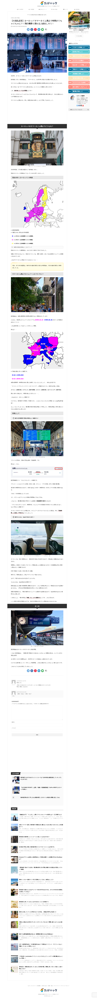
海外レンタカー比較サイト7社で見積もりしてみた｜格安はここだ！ (36, 879)
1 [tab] (75, 40)
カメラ (66, 9)
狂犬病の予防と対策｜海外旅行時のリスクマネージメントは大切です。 (37, 847)
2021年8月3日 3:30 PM (21, 680)
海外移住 (77, 9)
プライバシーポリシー (65, 985)
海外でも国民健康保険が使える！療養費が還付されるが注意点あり (36, 934)
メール (14, 728)
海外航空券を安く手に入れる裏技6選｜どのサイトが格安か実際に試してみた (40, 797)
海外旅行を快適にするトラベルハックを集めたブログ (48, 994)
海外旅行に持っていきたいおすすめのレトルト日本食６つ (34, 901)
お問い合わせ (44, 985)
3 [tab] (78, 40)
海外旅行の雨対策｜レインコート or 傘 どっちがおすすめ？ (34, 836)
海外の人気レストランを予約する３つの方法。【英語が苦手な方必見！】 (38, 912)
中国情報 (32, 9)
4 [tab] (79, 40)
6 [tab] (82, 40)
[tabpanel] (79, 25)
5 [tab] (81, 40)
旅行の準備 (54, 9)
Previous (69, 26)
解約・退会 (50, 985)
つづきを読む (79, 36)
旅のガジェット (43, 9)
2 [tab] (77, 40)
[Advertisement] (37, 113)
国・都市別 (20, 9)
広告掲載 (38, 985)
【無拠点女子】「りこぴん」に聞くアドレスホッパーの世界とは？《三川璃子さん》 (40, 814)
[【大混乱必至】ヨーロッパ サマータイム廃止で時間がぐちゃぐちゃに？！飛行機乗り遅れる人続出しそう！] (38, 29)
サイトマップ (56, 985)
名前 (13, 722)
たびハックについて (31, 985)
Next (88, 26)
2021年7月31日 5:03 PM (21, 692)
